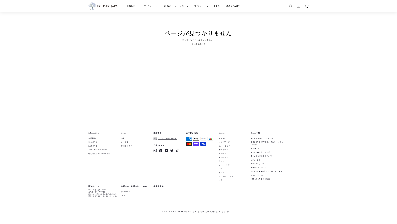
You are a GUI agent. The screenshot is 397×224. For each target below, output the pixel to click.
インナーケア (224, 165)
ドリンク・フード (226, 176)
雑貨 (220, 180)
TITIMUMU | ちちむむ (260, 179)
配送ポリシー (93, 146)
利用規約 (92, 138)
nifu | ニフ (256, 160)
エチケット (223, 157)
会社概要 (124, 142)
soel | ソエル (257, 175)
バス (220, 169)
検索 (123, 138)
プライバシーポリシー (97, 149)
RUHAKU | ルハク (258, 167)
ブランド (200, 6)
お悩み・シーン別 (175, 6)
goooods (125, 191)
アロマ (221, 161)
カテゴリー (148, 6)
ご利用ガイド (126, 146)
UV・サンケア (224, 146)
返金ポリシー (93, 142)
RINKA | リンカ (257, 163)
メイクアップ (224, 142)
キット (221, 172)
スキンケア (223, 138)
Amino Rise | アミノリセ (262, 138)
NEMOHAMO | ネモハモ (261, 156)
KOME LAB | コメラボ (260, 152)
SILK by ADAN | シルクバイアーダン (266, 171)
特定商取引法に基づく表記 (99, 153)
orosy (124, 195)
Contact (233, 6)
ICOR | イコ (256, 148)
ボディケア (223, 149)
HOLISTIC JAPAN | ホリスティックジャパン (267, 143)
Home (131, 6)
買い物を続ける (198, 44)
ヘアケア (222, 153)
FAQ (217, 6)
